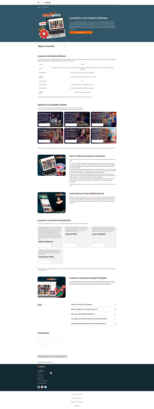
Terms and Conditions (42, 380)
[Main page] (45, 2)
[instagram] (42, 387)
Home (39, 7)
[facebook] (45, 387)
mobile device (89, 197)
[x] (39, 387)
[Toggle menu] (38, 2)
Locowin (72, 21)
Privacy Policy (41, 376)
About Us (40, 373)
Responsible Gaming (42, 383)
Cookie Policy (40, 378)
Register (72, 163)
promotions (57, 223)
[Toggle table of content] (64, 46)
